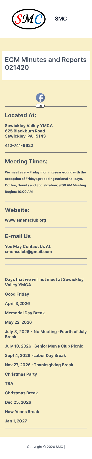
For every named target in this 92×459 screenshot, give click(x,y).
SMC (61, 18)
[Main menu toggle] (83, 19)
